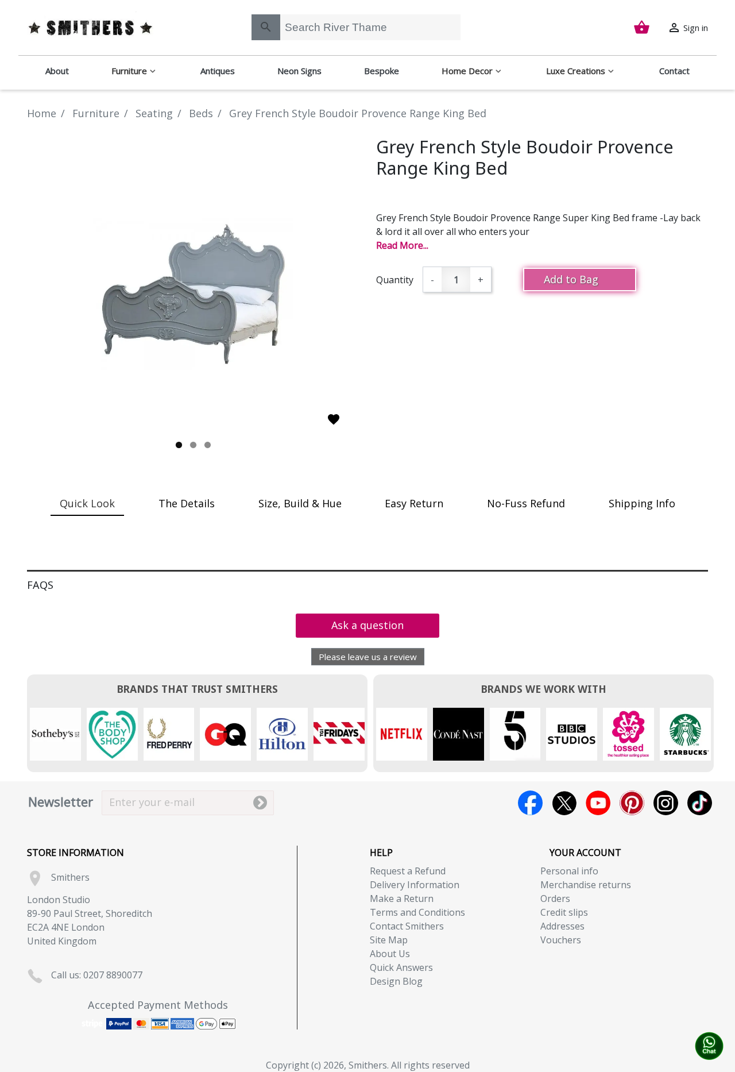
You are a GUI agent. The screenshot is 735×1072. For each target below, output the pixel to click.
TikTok (699, 802)
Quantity (394, 279)
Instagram (665, 802)
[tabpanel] (193, 294)
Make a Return (402, 898)
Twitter (564, 802)
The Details (186, 503)
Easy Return (414, 503)
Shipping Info (642, 503)
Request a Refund (408, 871)
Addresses (562, 926)
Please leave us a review (368, 656)
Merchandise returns (585, 884)
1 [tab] (179, 445)
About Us (390, 953)
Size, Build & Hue (300, 503)
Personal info (569, 871)
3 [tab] (207, 445)
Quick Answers (401, 967)
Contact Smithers (407, 926)
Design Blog (396, 981)
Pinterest (632, 802)
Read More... (402, 245)
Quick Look (87, 503)
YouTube (598, 802)
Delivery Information (414, 884)
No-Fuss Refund (526, 503)
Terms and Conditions (417, 912)
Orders (555, 898)
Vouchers (560, 940)
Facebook (530, 802)
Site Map (389, 940)
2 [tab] (193, 445)
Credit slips (564, 912)
